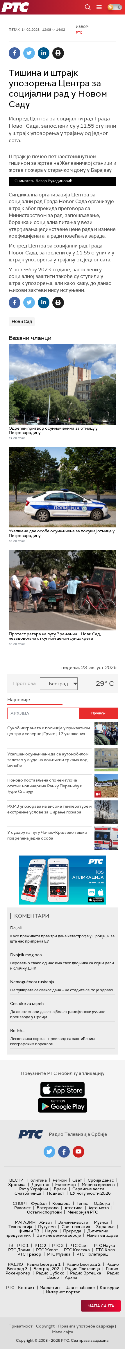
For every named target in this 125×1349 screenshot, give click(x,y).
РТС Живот (47, 1249)
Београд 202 (46, 1268)
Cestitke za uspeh (27, 1003)
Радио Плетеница (82, 1268)
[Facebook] (14, 53)
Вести (16, 1180)
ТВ (10, 1245)
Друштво (40, 1184)
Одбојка (102, 1203)
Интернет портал (63, 1291)
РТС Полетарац (92, 1254)
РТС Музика (59, 1254)
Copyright (45, 1326)
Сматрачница (28, 1193)
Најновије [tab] (18, 700)
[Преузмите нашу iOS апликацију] (62, 1089)
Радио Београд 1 (44, 1264)
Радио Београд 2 (84, 1264)
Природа (72, 1231)
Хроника (17, 1184)
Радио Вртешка (85, 1273)
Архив (71, 1277)
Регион (60, 1180)
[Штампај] (58, 53)
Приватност (20, 1326)
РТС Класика (77, 1249)
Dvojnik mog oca (26, 954)
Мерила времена (98, 1184)
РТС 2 (40, 1245)
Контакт (26, 1287)
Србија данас (101, 1180)
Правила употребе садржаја (86, 1326)
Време (60, 1188)
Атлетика (74, 1207)
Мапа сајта (101, 1305)
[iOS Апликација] (62, 880)
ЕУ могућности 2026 (90, 1193)
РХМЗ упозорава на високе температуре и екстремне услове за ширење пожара (49, 809)
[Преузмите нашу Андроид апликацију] (62, 1105)
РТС (10, 1287)
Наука (51, 1231)
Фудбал (39, 1203)
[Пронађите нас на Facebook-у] (64, 1152)
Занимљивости (73, 1222)
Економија (65, 1184)
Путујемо (47, 1226)
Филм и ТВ (29, 1231)
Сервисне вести (88, 1188)
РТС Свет (78, 1245)
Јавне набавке (80, 1287)
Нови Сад (22, 321)
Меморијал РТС (82, 1212)
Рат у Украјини (33, 1188)
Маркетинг (50, 1287)
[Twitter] (29, 53)
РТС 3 (58, 1245)
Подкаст (55, 1193)
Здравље (105, 1226)
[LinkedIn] (43, 53)
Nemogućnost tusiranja (32, 981)
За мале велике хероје (59, 1235)
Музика (101, 1222)
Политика (37, 1180)
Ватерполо (48, 1207)
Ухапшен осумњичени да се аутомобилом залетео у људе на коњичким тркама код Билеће (47, 759)
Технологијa (20, 1226)
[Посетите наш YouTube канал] (78, 1152)
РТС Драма (19, 1249)
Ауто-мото (98, 1207)
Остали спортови (44, 1212)
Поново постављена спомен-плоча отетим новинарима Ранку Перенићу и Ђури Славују (44, 785)
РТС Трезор (29, 1254)
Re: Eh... (17, 1030)
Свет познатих (76, 1226)
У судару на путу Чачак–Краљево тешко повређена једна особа (47, 835)
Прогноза (24, 683)
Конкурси (109, 1287)
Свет (77, 1180)
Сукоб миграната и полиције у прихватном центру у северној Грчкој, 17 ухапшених (48, 730)
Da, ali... (17, 927)
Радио (15, 1264)
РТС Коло (105, 1249)
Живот (45, 1222)
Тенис (82, 1203)
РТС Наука (104, 1245)
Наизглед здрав (102, 1235)
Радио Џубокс (50, 1273)
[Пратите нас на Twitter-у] (49, 1152)
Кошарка (61, 1203)
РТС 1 (23, 1245)
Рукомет (22, 1207)
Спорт (20, 1203)
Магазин (25, 1222)
